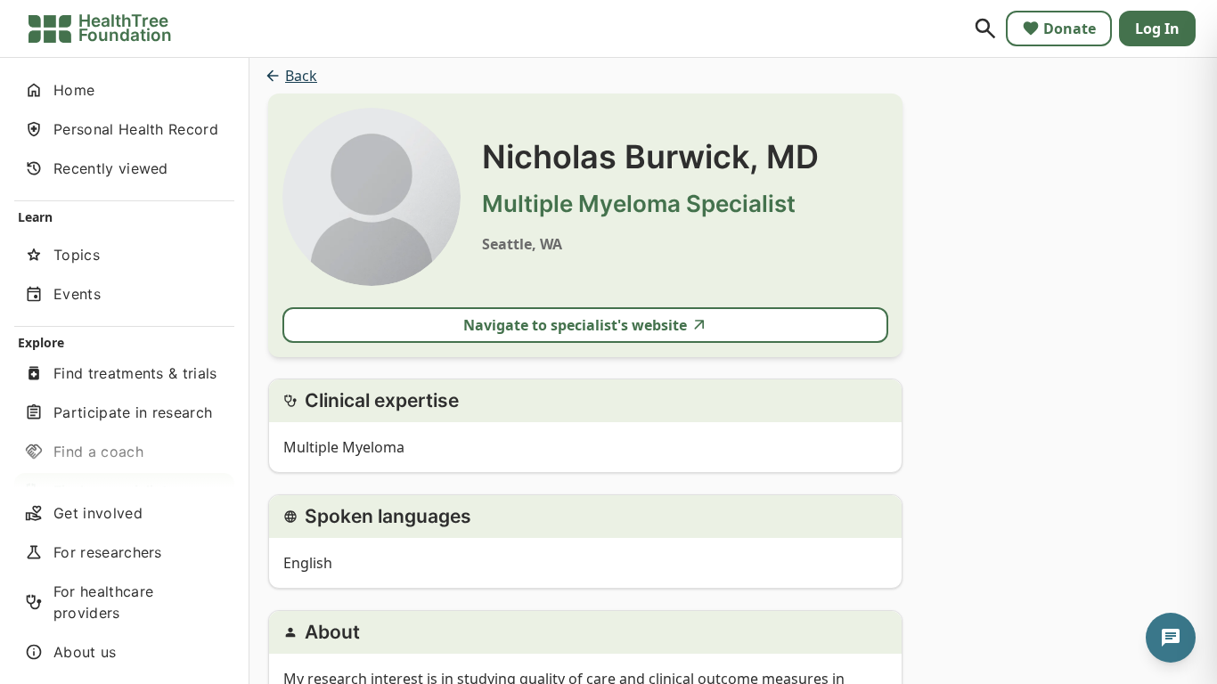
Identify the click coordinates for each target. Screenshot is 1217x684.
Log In (1157, 28)
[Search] (985, 28)
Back (301, 76)
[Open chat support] (1171, 638)
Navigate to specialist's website (575, 325)
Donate (1069, 28)
